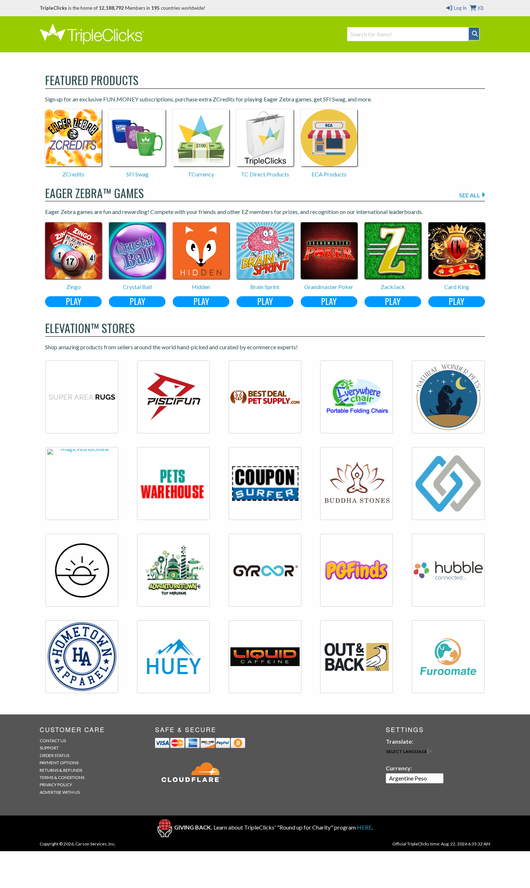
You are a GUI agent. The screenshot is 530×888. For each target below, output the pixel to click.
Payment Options (59, 762)
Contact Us (53, 740)
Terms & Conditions (62, 777)
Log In (459, 8)
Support (49, 748)
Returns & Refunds (61, 770)
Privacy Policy (56, 784)
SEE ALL (470, 195)
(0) (480, 8)
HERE (364, 827)
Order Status (54, 755)
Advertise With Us (60, 792)
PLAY (73, 301)
